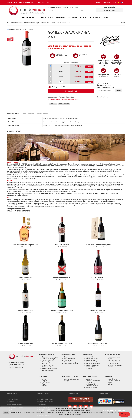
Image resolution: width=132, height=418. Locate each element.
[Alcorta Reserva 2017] (25, 307)
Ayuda (114, 2)
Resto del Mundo (69, 358)
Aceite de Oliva (112, 379)
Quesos (110, 382)
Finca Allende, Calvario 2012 (98, 343)
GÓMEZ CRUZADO (61, 56)
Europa (66, 357)
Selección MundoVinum (49, 368)
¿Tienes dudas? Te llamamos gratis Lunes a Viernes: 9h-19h (105, 85)
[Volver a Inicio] (8, 22)
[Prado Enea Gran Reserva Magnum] (98, 241)
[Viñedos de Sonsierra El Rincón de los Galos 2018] (62, 274)
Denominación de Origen (50, 357)
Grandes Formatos (91, 387)
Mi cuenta (106, 2)
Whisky (44, 385)
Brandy (44, 379)
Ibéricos (110, 384)
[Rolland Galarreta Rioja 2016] (62, 340)
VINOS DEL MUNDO (46, 18)
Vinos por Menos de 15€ (45, 402)
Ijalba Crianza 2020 (62, 245)
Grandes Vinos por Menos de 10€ (48, 366)
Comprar (72, 91)
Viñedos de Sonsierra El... (62, 277)
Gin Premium (46, 382)
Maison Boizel (90, 357)
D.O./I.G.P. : (83, 54)
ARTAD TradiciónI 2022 (98, 310)
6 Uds (61, 77)
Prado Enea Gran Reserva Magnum (98, 245)
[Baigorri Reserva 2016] (25, 340)
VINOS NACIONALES (29, 18)
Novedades (42, 404)
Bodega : (59, 54)
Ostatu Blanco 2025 (25, 277)
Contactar (41, 2)
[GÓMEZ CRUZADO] (110, 51)
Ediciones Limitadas (92, 385)
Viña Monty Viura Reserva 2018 (62, 310)
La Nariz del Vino (91, 384)
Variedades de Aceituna (115, 365)
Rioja (80, 56)
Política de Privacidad (15, 404)
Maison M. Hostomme (93, 363)
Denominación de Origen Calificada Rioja (36, 22)
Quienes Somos (12, 2)
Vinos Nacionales (16, 22)
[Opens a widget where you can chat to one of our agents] (124, 414)
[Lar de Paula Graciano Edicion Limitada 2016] (98, 274)
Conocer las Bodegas (48, 358)
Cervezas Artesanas (114, 381)
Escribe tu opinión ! (64, 103)
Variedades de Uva (113, 363)
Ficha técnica (28, 113)
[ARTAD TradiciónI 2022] (98, 307)
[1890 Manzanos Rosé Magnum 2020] (25, 241)
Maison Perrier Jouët (92, 365)
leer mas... (53, 103)
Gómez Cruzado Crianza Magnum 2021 (62, 99)
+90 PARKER (95, 18)
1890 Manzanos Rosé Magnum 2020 (25, 245)
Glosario (110, 367)
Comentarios (42, 113)
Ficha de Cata (13, 113)
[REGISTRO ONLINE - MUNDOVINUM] (20, 29)
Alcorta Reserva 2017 (25, 310)
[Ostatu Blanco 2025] (25, 274)
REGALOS (83, 18)
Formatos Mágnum (48, 360)
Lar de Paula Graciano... (98, 277)
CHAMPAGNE (60, 18)
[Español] (118, 2)
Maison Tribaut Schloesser (90, 367)
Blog (48, 2)
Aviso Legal (11, 402)
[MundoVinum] (27, 15)
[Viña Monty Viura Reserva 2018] (62, 307)
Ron (43, 384)
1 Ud (61, 66)
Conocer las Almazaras (115, 362)
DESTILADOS (72, 18)
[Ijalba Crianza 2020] (62, 241)
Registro (98, 2)
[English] (122, 2)
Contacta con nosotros (63, 7)
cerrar (6, 412)
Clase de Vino (68, 360)
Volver (123, 22)
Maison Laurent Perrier (93, 362)
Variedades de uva (48, 370)
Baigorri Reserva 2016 (25, 343)
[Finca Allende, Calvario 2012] (98, 340)
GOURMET (106, 18)
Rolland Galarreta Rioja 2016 (62, 343)
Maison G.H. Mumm (92, 358)
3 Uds (61, 71)
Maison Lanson (90, 360)
